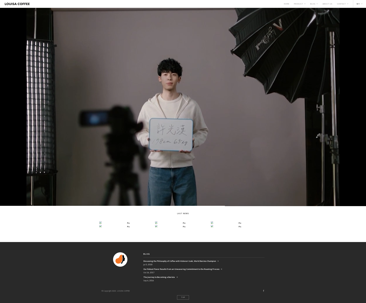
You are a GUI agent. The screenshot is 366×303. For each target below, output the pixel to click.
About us (327, 4)
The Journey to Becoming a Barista (159, 277)
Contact (341, 4)
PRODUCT (298, 4)
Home (286, 4)
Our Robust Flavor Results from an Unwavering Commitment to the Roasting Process (181, 269)
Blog (312, 4)
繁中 (358, 4)
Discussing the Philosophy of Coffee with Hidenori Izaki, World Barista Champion (179, 261)
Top (183, 297)
